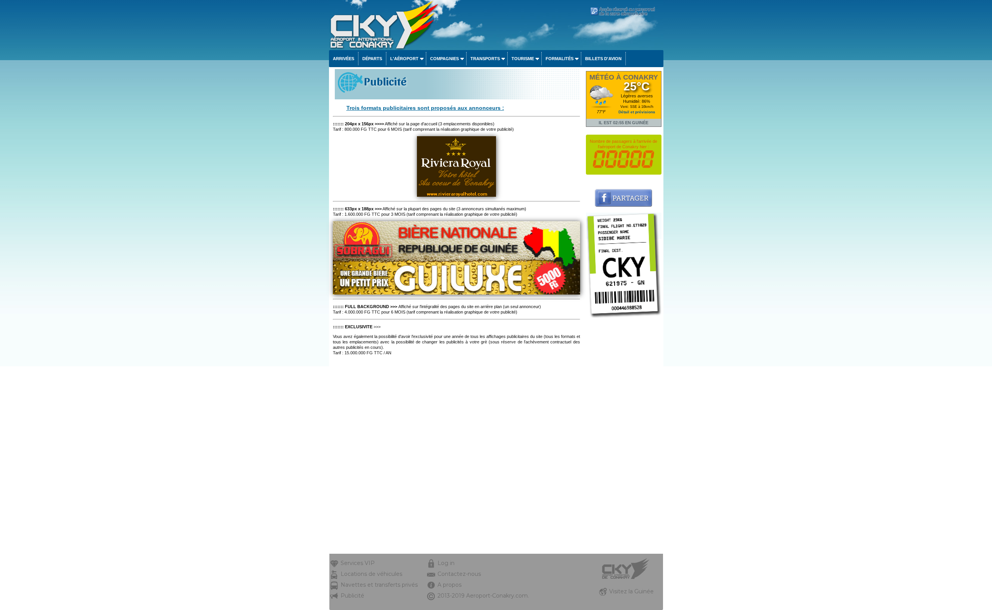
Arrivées (343, 58)
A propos (449, 584)
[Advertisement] (623, 437)
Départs (372, 58)
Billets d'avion (603, 58)
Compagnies (444, 58)
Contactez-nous (459, 573)
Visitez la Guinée (631, 591)
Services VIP (358, 563)
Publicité (352, 595)
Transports (485, 58)
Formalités (560, 58)
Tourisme (523, 58)
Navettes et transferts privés (379, 584)
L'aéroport (404, 58)
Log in (446, 563)
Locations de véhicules (371, 573)
